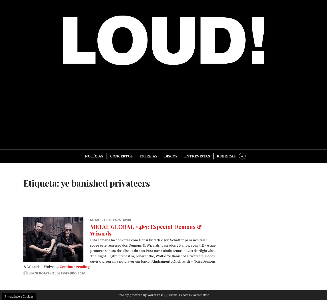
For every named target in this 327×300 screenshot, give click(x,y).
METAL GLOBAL (101, 220)
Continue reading (75, 266)
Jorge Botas (39, 273)
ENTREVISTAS (197, 156)
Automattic (201, 295)
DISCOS (170, 156)
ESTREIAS (148, 156)
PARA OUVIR (122, 220)
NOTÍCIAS (94, 156)
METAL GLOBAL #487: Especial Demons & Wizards (146, 230)
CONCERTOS (121, 156)
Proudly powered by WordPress (140, 295)
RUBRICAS (226, 156)
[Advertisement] (163, 111)
